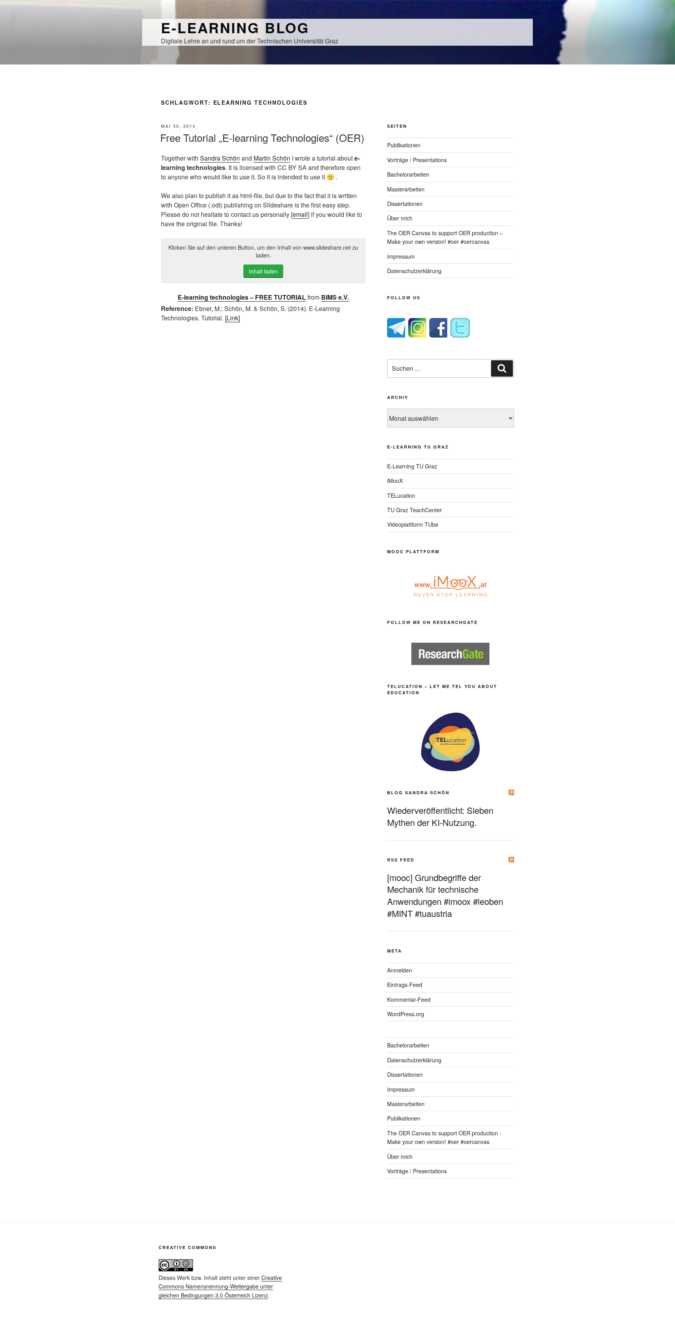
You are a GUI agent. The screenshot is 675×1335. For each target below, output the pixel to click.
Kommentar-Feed (408, 999)
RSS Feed (400, 860)
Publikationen (403, 145)
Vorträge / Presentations (417, 160)
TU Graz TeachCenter (414, 510)
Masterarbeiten (406, 189)
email (300, 214)
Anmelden (399, 970)
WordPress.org (405, 1014)
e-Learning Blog (235, 27)
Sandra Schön (220, 158)
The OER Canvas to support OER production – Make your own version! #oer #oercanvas (445, 237)
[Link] (232, 317)
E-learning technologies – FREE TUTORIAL (242, 297)
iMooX (395, 480)
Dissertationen (405, 203)
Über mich (399, 218)
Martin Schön (272, 158)
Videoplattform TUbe (412, 524)
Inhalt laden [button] (263, 271)
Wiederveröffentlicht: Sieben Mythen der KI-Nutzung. (440, 816)
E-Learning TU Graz (412, 466)
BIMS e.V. (335, 297)
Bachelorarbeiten (408, 174)
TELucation (401, 495)
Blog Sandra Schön (418, 792)
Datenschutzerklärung (414, 271)
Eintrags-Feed (404, 984)
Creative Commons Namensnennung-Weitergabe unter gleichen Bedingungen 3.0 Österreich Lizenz (220, 1286)
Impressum (401, 256)
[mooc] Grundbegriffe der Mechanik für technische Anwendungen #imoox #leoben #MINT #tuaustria (445, 895)
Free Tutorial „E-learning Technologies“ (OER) (262, 137)
